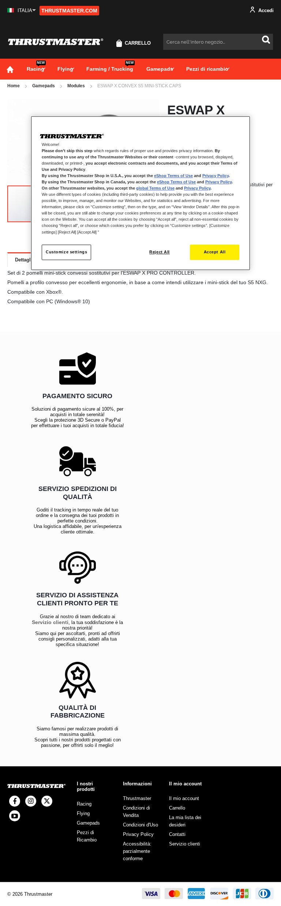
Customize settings (66, 252)
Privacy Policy (215, 175)
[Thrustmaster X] (46, 801)
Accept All (215, 252)
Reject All (159, 252)
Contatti (177, 834)
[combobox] (218, 42)
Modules (76, 85)
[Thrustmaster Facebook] (14, 801)
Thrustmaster (137, 798)
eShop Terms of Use (173, 175)
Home (13, 85)
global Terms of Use (155, 188)
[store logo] (55, 41)
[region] (140, 193)
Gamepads (43, 85)
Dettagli (23, 260)
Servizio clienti (50, 622)
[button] (22, 10)
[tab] (23, 259)
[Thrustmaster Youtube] (14, 815)
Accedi (265, 10)
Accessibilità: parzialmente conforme (137, 851)
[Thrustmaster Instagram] (30, 801)
